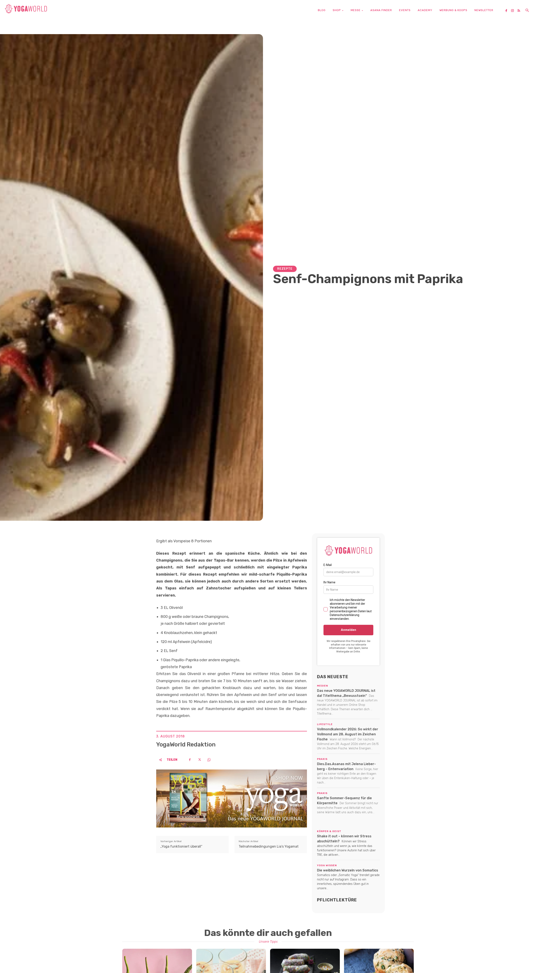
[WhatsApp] (209, 759)
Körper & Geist (329, 831)
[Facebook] (508, 11)
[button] (527, 10)
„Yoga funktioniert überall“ (181, 846)
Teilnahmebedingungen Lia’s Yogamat (269, 846)
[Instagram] (514, 11)
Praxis (322, 759)
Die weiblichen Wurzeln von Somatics (347, 870)
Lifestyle (325, 724)
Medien (322, 685)
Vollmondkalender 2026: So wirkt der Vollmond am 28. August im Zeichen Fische (347, 734)
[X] (199, 759)
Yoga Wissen (327, 865)
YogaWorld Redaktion (186, 744)
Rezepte (284, 269)
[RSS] (520, 11)
